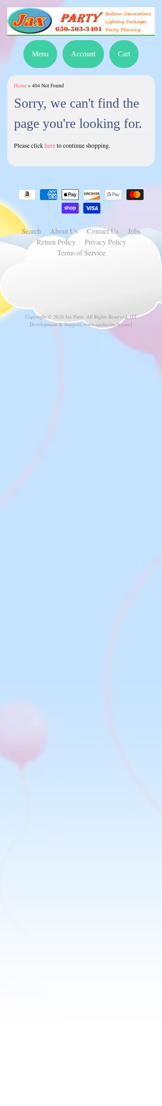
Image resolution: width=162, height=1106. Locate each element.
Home (20, 85)
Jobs (134, 231)
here (50, 145)
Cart (124, 54)
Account (83, 54)
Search (31, 231)
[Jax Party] (81, 30)
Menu (40, 54)
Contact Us (103, 231)
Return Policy (56, 241)
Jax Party (74, 316)
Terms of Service (81, 252)
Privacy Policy (105, 241)
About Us (64, 231)
